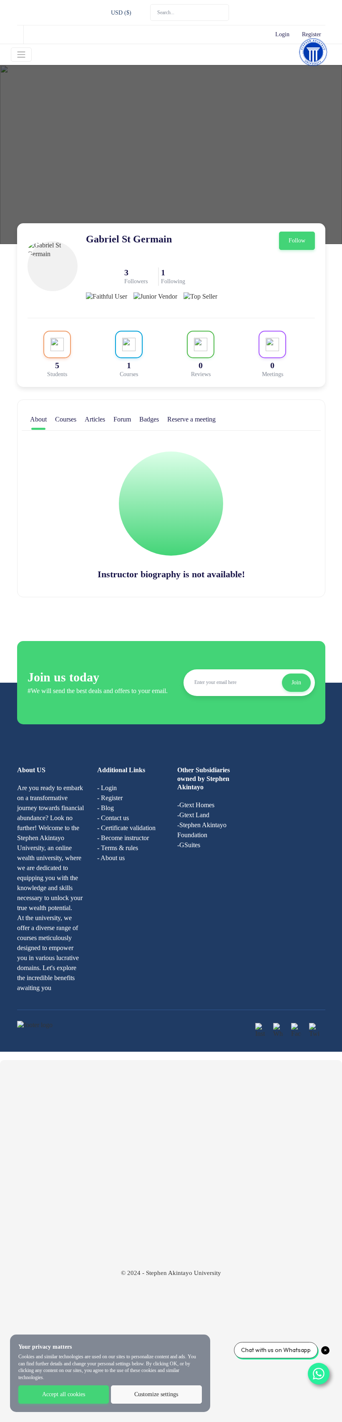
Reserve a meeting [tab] (191, 419)
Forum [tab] (122, 419)
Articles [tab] (95, 419)
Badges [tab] (149, 419)
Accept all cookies (63, 1394)
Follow (297, 240)
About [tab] (38, 419)
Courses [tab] (65, 419)
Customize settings (156, 1394)
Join (296, 682)
